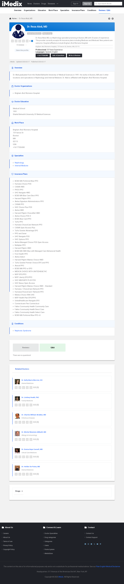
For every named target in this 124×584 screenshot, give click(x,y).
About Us (6, 537)
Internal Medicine (34, 33)
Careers (6, 533)
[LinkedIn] (91, 544)
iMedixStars (49, 553)
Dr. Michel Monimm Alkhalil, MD (34, 432)
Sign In (75, 4)
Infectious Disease (28, 418)
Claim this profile (22, 50)
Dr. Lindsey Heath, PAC (30, 397)
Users (47, 545)
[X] (94, 544)
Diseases (51, 4)
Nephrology (47, 33)
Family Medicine (27, 401)
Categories (48, 541)
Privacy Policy (8, 545)
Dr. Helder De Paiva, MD (31, 466)
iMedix (60, 577)
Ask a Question (58, 55)
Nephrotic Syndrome (23, 331)
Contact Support (91, 537)
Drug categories (50, 537)
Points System (49, 549)
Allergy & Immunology (29, 435)
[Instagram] (88, 544)
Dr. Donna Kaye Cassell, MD (32, 449)
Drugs (43, 4)
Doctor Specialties (51, 533)
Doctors (37, 4)
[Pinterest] (100, 544)
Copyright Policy (9, 549)
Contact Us (90, 533)
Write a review (74, 55)
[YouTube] (97, 544)
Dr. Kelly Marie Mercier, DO (32, 380)
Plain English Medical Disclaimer (108, 566)
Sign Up (87, 4)
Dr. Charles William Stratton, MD (34, 415)
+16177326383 (42, 55)
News (29, 4)
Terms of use (7, 541)
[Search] (96, 3)
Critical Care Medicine (29, 453)
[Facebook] (85, 544)
